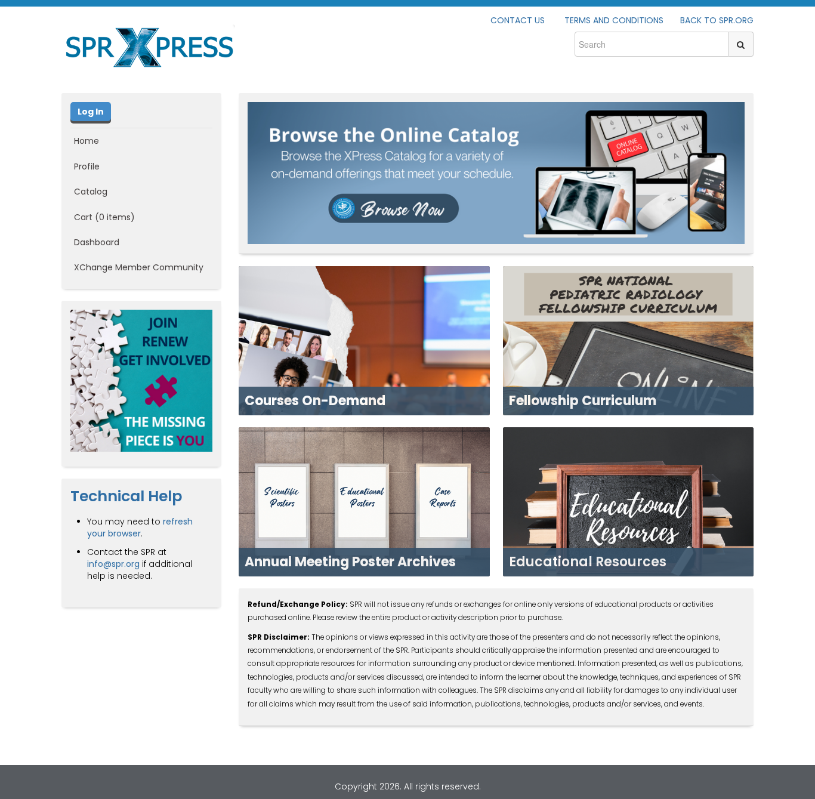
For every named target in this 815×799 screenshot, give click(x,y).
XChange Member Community (138, 267)
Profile (87, 166)
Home (86, 141)
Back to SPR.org (717, 20)
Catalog (90, 192)
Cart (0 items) (104, 217)
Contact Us (517, 20)
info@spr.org (113, 564)
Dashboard (96, 242)
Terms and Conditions (613, 20)
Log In (91, 112)
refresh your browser (140, 527)
